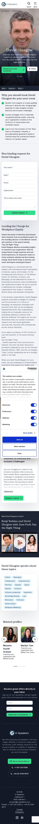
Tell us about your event (13, 198)
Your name (8, 167)
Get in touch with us (20, 761)
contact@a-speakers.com (19, 802)
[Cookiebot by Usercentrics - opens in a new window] (28, 368)
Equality (18, 585)
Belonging (17, 577)
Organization (8, 190)
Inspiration (28, 592)
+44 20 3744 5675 (20, 774)
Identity (8, 588)
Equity (27, 585)
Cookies (19, 809)
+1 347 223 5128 (21, 767)
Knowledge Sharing (12, 596)
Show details (28, 433)
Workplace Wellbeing (12, 607)
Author (7, 577)
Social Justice (10, 604)
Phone (6, 183)
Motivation (9, 600)
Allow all (19, 440)
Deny (19, 453)
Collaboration (10, 581)
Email (6, 175)
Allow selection (19, 446)
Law (24, 596)
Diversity (8, 585)
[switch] (34, 411)
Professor (20, 600)
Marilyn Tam (27, 645)
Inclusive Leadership (12, 592)
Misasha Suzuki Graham (7, 648)
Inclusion (17, 588)
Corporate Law (24, 581)
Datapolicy (19, 812)
